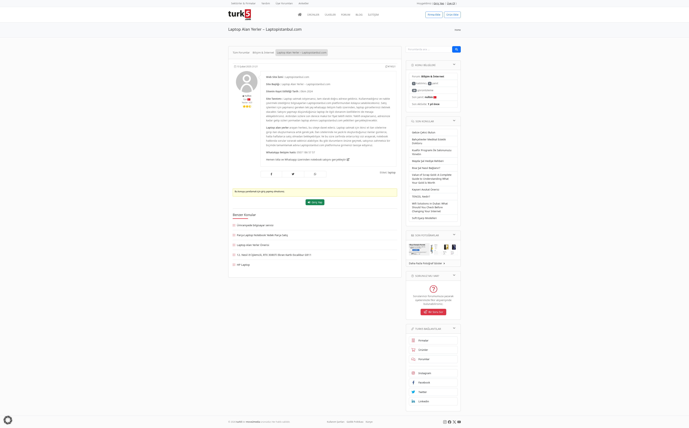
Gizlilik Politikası (355, 421)
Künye (369, 421)
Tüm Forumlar (241, 52)
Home (458, 29)
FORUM (345, 14)
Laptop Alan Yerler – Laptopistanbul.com (301, 52)
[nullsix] (247, 81)
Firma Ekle (434, 14)
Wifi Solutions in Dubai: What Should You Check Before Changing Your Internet (430, 207)
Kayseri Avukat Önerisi (425, 189)
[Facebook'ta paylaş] (271, 174)
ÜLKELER (330, 14)
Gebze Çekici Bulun (423, 132)
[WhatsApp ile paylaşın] (315, 174)
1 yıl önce (434, 104)
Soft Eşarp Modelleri (424, 218)
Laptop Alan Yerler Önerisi (253, 245)
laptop (392, 172)
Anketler (304, 3)
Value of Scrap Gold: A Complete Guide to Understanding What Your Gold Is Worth (431, 178)
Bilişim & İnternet (263, 52)
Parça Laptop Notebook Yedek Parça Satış (262, 235)
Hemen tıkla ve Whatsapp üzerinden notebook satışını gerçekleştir (306, 159)
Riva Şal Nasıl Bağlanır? (426, 168)
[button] (8, 420)
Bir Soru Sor (435, 312)
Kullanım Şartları (335, 421)
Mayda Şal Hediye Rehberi (428, 161)
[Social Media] (445, 421)
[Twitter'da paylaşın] (293, 174)
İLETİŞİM (373, 14)
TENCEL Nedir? (421, 196)
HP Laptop (243, 264)
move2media (253, 421)
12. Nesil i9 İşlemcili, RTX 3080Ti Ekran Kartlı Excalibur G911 (274, 255)
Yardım (265, 3)
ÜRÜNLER (313, 14)
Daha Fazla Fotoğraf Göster (425, 263)
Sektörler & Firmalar (243, 3)
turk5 (239, 421)
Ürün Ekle (452, 14)
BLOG (359, 14)
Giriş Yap (317, 202)
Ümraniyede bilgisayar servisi (255, 225)
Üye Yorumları (284, 3)
